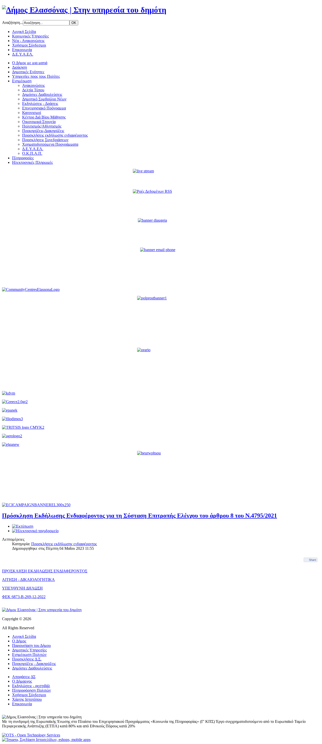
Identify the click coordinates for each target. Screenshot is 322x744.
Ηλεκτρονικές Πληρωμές (32, 162)
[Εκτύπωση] (22, 526)
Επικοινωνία (22, 50)
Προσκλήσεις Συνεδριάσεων (45, 140)
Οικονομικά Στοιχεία (39, 122)
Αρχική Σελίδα (24, 31)
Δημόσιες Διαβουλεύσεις (42, 94)
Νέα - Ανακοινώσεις (28, 40)
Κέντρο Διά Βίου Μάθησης (44, 117)
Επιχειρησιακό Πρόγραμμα (44, 108)
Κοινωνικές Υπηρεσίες (30, 36)
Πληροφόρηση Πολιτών (31, 690)
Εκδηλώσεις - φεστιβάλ (31, 686)
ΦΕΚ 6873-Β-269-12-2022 (24, 597)
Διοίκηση (19, 67)
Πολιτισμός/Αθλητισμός (41, 126)
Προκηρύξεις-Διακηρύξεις (43, 131)
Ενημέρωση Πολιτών (29, 654)
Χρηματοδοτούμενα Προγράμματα (50, 144)
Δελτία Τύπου (33, 90)
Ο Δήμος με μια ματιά (29, 63)
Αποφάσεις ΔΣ (23, 677)
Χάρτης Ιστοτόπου (27, 699)
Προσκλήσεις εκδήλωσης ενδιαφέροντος (55, 135)
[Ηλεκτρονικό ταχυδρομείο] (35, 531)
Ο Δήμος (19, 641)
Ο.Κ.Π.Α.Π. (32, 153)
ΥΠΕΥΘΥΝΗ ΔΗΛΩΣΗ (22, 588)
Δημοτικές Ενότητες (28, 72)
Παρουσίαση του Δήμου (31, 645)
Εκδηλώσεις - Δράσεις (40, 103)
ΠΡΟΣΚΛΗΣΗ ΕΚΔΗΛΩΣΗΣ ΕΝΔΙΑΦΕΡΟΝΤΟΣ (44, 571)
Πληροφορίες (23, 158)
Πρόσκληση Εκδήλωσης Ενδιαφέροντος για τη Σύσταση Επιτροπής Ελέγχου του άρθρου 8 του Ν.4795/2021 (139, 515)
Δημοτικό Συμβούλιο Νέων (44, 99)
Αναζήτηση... (12, 22)
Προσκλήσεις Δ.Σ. (27, 659)
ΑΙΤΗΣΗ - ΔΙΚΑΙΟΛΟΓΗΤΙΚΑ (28, 579)
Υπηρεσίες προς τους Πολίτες (36, 76)
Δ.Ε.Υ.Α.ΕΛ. (22, 54)
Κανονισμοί (31, 112)
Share (312, 559)
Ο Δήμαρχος (22, 681)
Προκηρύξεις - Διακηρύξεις (34, 663)
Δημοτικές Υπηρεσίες (29, 650)
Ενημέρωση (21, 81)
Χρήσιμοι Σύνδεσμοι (29, 45)
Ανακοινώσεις (33, 85)
